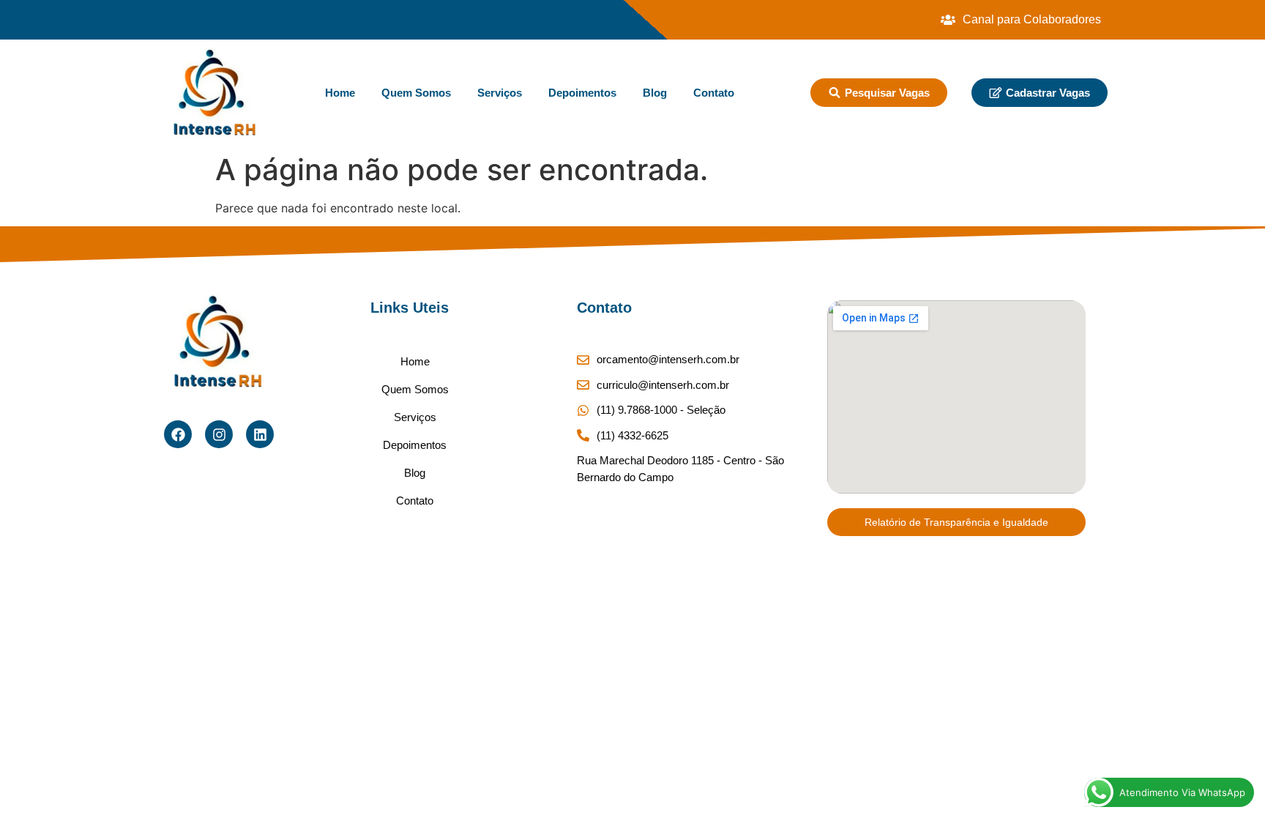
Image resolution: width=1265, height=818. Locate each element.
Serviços (499, 92)
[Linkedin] (260, 434)
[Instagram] (219, 434)
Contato (713, 92)
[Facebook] (178, 434)
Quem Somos (416, 92)
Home (340, 92)
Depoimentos (582, 92)
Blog (655, 92)
